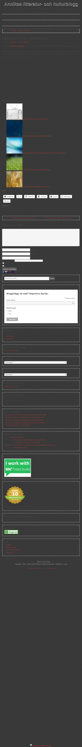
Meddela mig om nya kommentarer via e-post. (19, 263)
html (10, 311)
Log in (65, 564)
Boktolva (26, 17)
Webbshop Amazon (57, 17)
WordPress (59, 564)
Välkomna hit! (10, 336)
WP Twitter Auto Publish (33, 568)
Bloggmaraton (31, 23)
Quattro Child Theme (33, 564)
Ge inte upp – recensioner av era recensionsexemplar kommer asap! (26, 415)
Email (32, 254)
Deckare (39, 23)
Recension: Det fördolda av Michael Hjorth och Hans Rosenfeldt (25, 422)
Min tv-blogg (70, 23)
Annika (13, 42)
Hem (20, 17)
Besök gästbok (8, 339)
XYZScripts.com (51, 568)
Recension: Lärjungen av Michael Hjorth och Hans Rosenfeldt (24, 420)
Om (49, 17)
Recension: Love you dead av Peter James (36, 136)
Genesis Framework (48, 564)
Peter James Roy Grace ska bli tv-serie (35, 119)
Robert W (9, 445)
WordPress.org (10, 552)
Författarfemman (35, 17)
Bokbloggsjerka (20, 23)
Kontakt (44, 17)
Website (33, 258)
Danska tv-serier (30, 218)
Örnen (65, 218)
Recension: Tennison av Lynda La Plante (36, 170)
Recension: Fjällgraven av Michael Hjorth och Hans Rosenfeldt (25, 417)
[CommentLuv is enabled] (9, 272)
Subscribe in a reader (11, 386)
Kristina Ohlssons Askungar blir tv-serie (35, 187)
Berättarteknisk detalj (20, 448)
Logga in (8, 544)
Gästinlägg (11, 23)
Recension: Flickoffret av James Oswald (18, 425)
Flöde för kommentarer (13, 550)
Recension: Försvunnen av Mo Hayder (28, 442)
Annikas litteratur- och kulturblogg (41, 3)
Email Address (40, 300)
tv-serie (69, 218)
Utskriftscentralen (59, 23)
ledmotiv (59, 218)
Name (32, 250)
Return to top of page (43, 562)
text (10, 314)
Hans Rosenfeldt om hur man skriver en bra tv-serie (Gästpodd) (43, 153)
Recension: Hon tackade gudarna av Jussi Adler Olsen (29, 440)
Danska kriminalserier (18, 218)
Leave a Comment (23, 42)
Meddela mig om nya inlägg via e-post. (16, 266)
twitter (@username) (8, 260)
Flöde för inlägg (11, 547)
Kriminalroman (47, 23)
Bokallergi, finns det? (17, 437)
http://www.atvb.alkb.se (11, 350)
